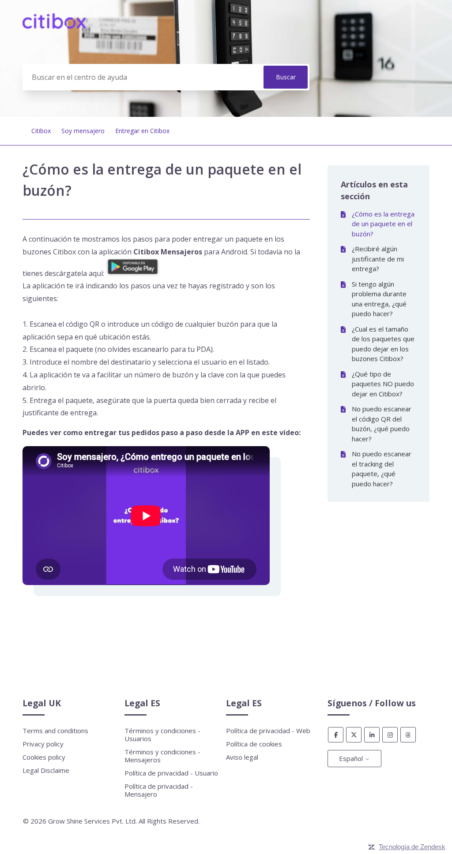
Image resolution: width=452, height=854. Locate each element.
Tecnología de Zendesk (412, 846)
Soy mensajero (83, 131)
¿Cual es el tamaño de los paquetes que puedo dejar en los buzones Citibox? (383, 343)
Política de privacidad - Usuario (171, 772)
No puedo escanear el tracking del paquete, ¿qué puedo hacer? (381, 468)
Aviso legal (242, 757)
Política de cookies (254, 743)
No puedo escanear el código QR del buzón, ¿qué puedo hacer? (381, 423)
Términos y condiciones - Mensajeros (162, 755)
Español (352, 758)
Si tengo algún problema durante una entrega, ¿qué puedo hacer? (379, 299)
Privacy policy (43, 743)
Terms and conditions (55, 730)
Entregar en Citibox (142, 131)
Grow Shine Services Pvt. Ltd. (92, 821)
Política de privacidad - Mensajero (158, 790)
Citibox (41, 131)
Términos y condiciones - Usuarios (162, 734)
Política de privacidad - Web (268, 730)
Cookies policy (44, 757)
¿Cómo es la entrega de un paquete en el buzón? (383, 223)
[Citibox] (54, 26)
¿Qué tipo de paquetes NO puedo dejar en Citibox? (383, 383)
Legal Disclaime (46, 770)
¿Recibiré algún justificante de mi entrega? (378, 258)
